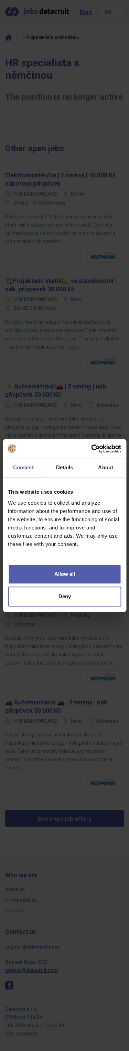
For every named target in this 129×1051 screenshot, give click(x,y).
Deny (64, 596)
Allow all (64, 574)
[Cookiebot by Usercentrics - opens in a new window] (92, 448)
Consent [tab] (23, 467)
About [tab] (105, 467)
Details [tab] (64, 467)
